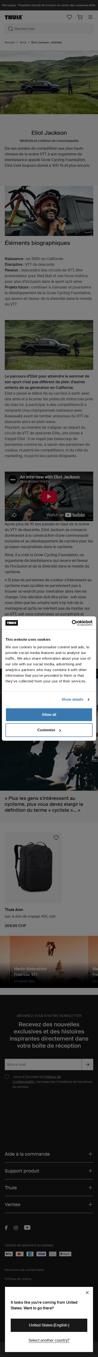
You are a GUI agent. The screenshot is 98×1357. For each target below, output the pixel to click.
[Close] (87, 1292)
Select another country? (49, 1340)
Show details (72, 699)
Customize (46, 730)
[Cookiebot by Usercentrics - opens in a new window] (72, 623)
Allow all (49, 714)
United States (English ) (49, 1325)
